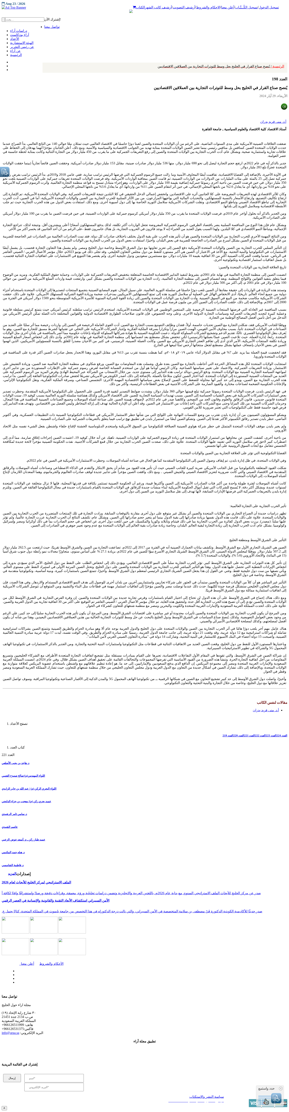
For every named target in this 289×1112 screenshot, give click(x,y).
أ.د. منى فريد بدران (273, 121)
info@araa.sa (10, 1033)
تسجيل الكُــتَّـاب (246, 7)
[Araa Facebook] (15, 970)
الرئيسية (221, 66)
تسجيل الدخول (269, 7)
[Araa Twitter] (10, 65)
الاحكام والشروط (208, 7)
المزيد (12, 873)
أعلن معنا (227, 7)
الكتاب (140, 7)
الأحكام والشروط (51, 963)
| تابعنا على (83, 982)
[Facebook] (10, 61)
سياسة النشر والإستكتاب (206, 1096)
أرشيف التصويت (184, 7)
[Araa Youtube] (10, 68)
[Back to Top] (4, 1108)
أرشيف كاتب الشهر (158, 7)
